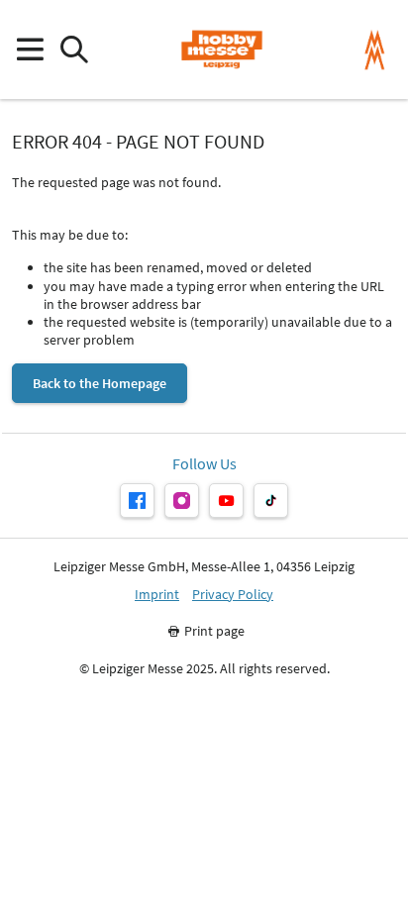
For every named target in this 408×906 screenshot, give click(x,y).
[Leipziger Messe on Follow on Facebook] (137, 500)
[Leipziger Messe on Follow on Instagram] (181, 500)
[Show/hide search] (73, 50)
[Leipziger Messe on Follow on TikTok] (271, 500)
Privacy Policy (232, 594)
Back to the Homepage (99, 383)
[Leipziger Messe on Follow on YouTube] (226, 500)
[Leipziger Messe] (375, 50)
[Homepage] (221, 49)
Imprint (157, 594)
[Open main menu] (29, 50)
